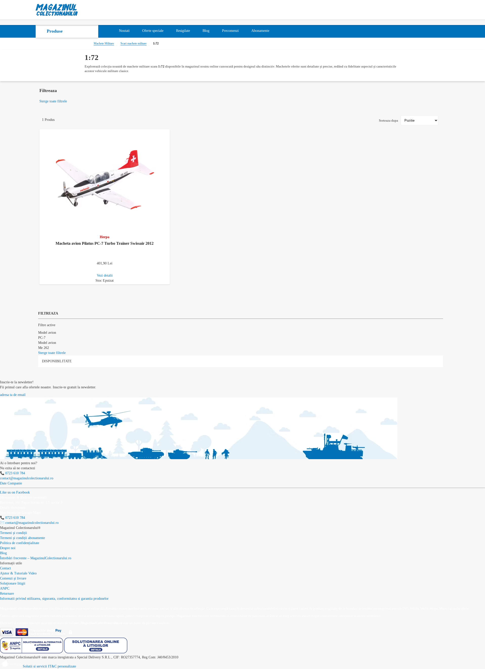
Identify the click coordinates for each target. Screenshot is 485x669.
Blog (3, 553)
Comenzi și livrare (13, 578)
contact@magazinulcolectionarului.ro (26, 478)
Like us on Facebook (15, 492)
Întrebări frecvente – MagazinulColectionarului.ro (35, 558)
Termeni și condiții (13, 533)
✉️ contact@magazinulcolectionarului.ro (29, 523)
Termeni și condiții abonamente (22, 538)
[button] (167, 132)
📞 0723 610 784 (12, 473)
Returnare (7, 593)
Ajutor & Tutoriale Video (18, 573)
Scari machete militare (133, 43)
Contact (5, 568)
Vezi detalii (105, 275)
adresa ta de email (13, 395)
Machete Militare (104, 43)
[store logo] (57, 10)
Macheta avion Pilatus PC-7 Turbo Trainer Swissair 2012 (105, 243)
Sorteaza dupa (388, 120)
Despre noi (7, 548)
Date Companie (11, 483)
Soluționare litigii (12, 583)
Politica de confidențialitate (19, 543)
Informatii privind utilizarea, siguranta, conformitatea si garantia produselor (54, 598)
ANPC (4, 588)
